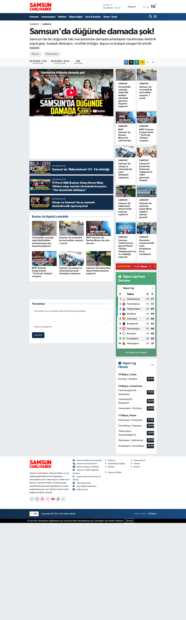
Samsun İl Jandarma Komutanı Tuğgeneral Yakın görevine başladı (145, 172)
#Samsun (35, 54)
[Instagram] (47, 499)
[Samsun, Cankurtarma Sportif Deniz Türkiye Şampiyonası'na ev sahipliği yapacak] (126, 228)
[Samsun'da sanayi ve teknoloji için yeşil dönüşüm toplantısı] (71, 258)
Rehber (62, 17)
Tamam (129, 521)
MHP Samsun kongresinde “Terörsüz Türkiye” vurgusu (146, 135)
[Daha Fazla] (142, 62)
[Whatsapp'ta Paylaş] (136, 62)
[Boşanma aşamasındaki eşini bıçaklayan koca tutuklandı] (147, 228)
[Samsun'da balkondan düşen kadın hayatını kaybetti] (98, 258)
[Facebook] (31, 499)
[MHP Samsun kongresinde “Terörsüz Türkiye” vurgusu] (44, 258)
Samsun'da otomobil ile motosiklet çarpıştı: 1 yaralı (71, 240)
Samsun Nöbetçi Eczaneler (89, 460)
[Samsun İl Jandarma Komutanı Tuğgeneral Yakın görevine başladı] (147, 151)
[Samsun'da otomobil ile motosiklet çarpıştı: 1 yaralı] (71, 228)
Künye (137, 467)
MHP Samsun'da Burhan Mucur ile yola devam (97, 240)
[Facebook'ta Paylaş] (126, 62)
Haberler (34, 24)
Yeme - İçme (110, 17)
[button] (150, 267)
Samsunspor (48, 17)
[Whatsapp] (63, 499)
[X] (37, 499)
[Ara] (151, 17)
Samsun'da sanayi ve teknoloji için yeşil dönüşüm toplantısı (70, 271)
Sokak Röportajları (116, 463)
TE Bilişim (152, 514)
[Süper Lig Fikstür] (152, 365)
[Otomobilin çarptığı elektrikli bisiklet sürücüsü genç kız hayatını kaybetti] (44, 228)
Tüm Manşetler (84, 483)
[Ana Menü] (155, 17)
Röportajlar (76, 17)
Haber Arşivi (82, 489)
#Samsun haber (52, 54)
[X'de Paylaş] (131, 62)
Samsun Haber (115, 472)
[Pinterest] (42, 499)
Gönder (38, 335)
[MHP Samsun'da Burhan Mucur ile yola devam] (98, 228)
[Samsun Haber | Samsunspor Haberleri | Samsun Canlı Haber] (40, 6)
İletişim (111, 467)
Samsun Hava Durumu (87, 463)
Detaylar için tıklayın (136, 352)
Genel (137, 463)
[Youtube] (52, 499)
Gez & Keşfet (93, 17)
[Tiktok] (58, 499)
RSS (35, 514)
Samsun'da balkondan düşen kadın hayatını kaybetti (98, 271)
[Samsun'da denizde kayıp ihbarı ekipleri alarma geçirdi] (147, 191)
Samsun (34, 17)
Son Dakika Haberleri (86, 486)
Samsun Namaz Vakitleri (88, 467)
